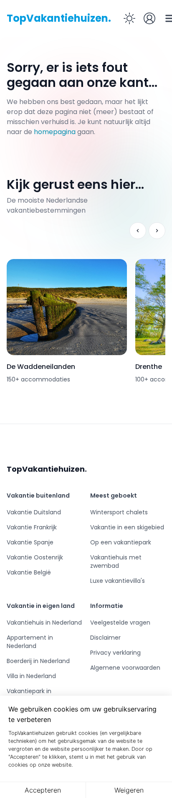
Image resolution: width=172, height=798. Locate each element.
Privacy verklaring (115, 652)
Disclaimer (105, 637)
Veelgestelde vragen (120, 622)
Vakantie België (29, 572)
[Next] (157, 230)
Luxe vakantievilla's (117, 581)
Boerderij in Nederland (38, 661)
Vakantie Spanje (30, 542)
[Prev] (137, 230)
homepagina (55, 132)
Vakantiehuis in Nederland (44, 622)
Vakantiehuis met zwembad (116, 561)
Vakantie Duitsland (34, 512)
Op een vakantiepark (120, 542)
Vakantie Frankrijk (32, 527)
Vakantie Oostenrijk (35, 557)
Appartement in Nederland (30, 641)
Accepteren (43, 790)
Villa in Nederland (31, 676)
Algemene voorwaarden (125, 667)
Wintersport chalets (119, 512)
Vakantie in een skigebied (127, 527)
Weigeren (129, 790)
